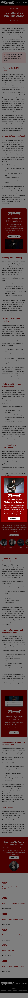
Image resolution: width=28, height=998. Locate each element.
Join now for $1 (14, 518)
